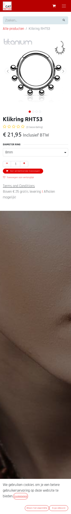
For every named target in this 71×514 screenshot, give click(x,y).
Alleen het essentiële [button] (37, 508)
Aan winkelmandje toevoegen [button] (25, 171)
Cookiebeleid (20, 496)
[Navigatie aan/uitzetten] (64, 6)
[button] (8, 71)
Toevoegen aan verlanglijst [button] (20, 177)
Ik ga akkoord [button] (58, 508)
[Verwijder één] (7, 164)
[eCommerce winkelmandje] (54, 6)
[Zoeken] (63, 20)
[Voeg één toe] (24, 164)
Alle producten (13, 28)
